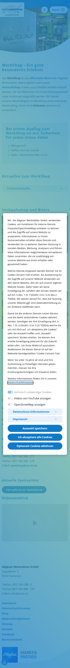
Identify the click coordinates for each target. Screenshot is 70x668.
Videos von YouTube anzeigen (32, 398)
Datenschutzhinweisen (20, 382)
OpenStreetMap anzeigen (29, 404)
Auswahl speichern (35, 428)
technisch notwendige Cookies (32, 392)
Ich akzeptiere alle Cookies (35, 437)
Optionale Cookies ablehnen (35, 446)
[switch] (10, 398)
